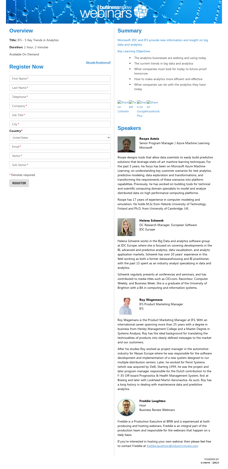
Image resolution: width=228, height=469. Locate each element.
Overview (21, 30)
